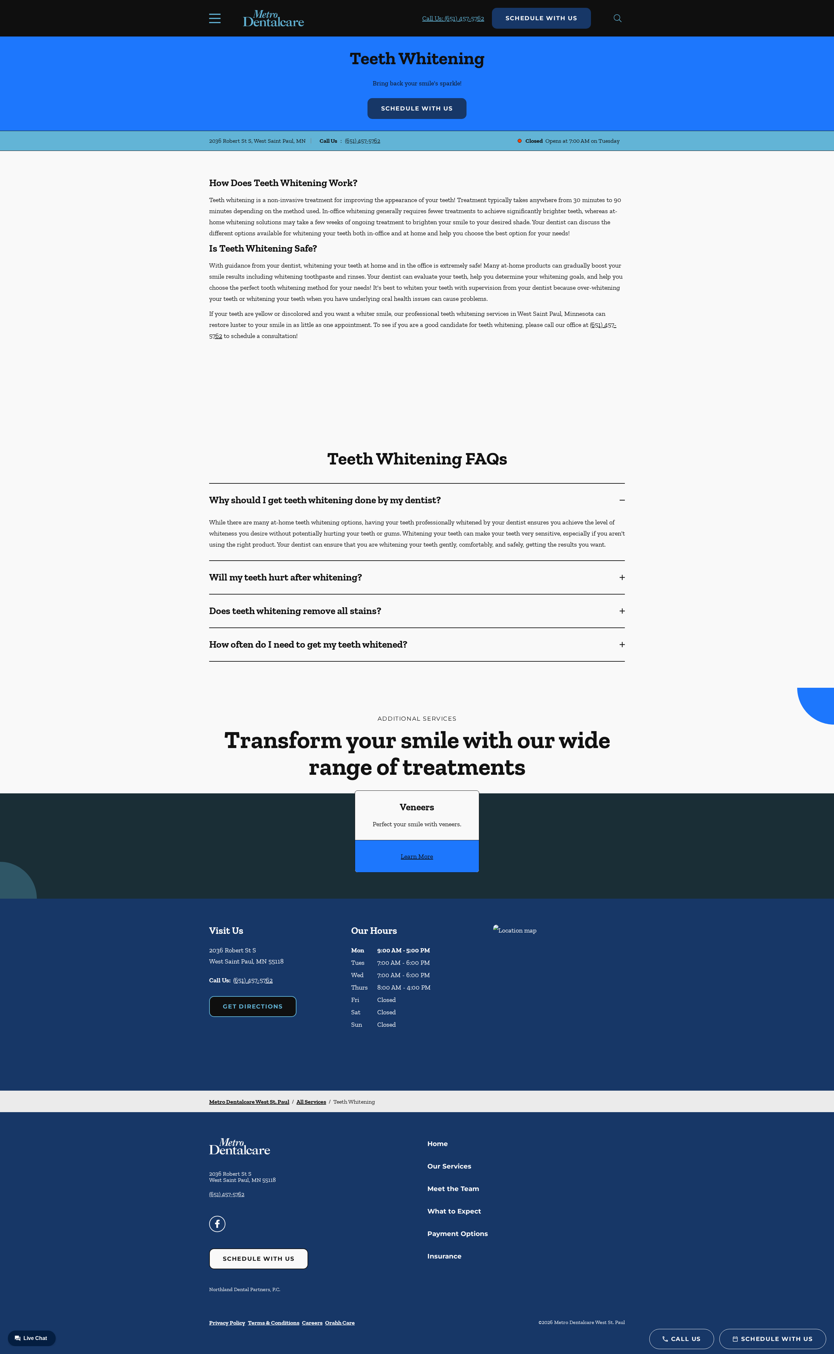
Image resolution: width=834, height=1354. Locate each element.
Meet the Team (453, 1189)
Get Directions (253, 1006)
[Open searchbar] (618, 18)
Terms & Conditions (273, 1322)
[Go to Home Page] (273, 18)
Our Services (449, 1166)
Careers (312, 1322)
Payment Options (457, 1234)
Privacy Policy (227, 1322)
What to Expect (454, 1211)
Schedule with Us (541, 18)
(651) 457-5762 (362, 140)
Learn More (417, 856)
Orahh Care (340, 1322)
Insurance (444, 1256)
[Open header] (216, 18)
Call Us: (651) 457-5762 (453, 18)
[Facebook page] (217, 1224)
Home (437, 1144)
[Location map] (559, 995)
